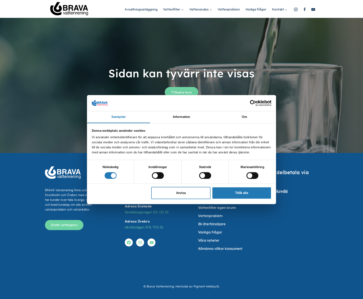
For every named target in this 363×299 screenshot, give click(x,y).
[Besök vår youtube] (151, 242)
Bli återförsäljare (212, 224)
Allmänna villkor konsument (220, 248)
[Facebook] (304, 9)
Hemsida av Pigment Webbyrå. (197, 286)
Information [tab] (181, 117)
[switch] (158, 175)
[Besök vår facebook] (129, 242)
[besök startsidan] (63, 172)
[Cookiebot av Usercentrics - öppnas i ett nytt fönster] (253, 103)
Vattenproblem (229, 9)
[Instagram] (296, 9)
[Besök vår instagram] (140, 242)
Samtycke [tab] (118, 117)
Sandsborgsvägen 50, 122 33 (146, 212)
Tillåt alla (241, 193)
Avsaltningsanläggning (141, 9)
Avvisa (181, 193)
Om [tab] (244, 117)
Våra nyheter (208, 240)
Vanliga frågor (255, 9)
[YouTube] (313, 9)
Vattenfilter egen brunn (217, 207)
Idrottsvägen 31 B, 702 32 (144, 227)
